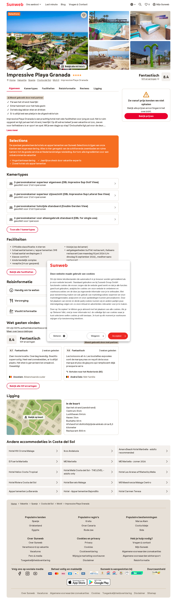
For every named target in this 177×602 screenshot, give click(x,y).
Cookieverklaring (89, 551)
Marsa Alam (142, 521)
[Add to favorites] (84, 15)
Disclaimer (88, 560)
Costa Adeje (141, 525)
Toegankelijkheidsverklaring (35, 560)
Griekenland (35, 525)
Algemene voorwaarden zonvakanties (141, 551)
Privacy (88, 542)
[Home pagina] (15, 4)
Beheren (57, 336)
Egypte (35, 530)
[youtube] (35, 575)
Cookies (88, 547)
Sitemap (151, 593)
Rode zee (88, 530)
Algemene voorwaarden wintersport (142, 555)
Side (141, 530)
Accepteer (117, 336)
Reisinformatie (141, 560)
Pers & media (35, 555)
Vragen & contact (142, 542)
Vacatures (35, 551)
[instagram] (27, 575)
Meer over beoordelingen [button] (20, 331)
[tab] (14, 88)
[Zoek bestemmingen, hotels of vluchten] (140, 4)
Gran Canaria (88, 525)
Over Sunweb (35, 542)
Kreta (88, 521)
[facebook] (20, 575)
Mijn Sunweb (141, 547)
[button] (47, 40)
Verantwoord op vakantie (35, 547)
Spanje (35, 521)
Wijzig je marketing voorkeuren (88, 555)
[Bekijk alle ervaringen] (154, 76)
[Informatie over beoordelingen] (158, 79)
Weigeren (95, 336)
